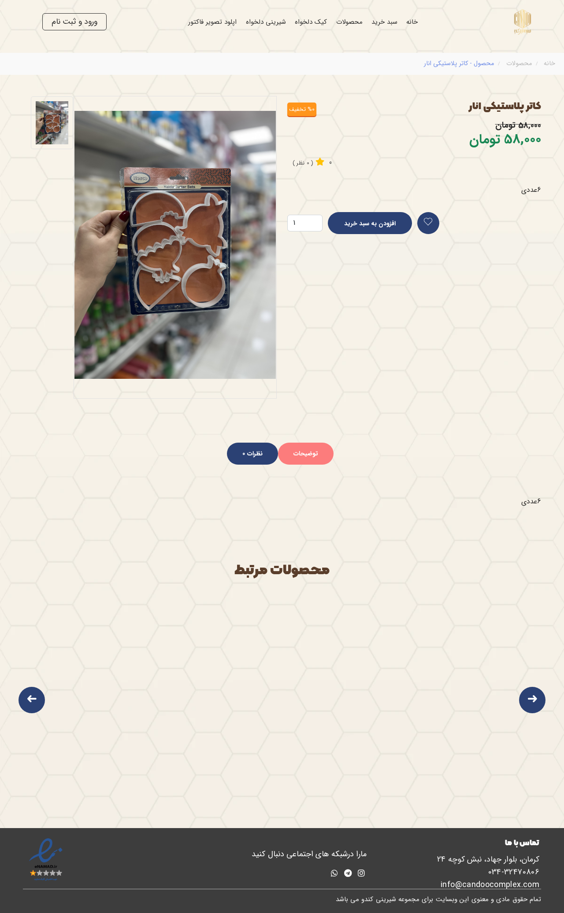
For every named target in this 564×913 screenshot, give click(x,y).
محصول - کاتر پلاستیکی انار (459, 64)
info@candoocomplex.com (490, 885)
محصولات (349, 22)
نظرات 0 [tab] (252, 453)
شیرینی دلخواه (266, 22)
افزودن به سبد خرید (370, 223)
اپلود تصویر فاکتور (212, 22)
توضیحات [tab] (305, 453)
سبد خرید (384, 22)
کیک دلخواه (311, 22)
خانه (412, 22)
